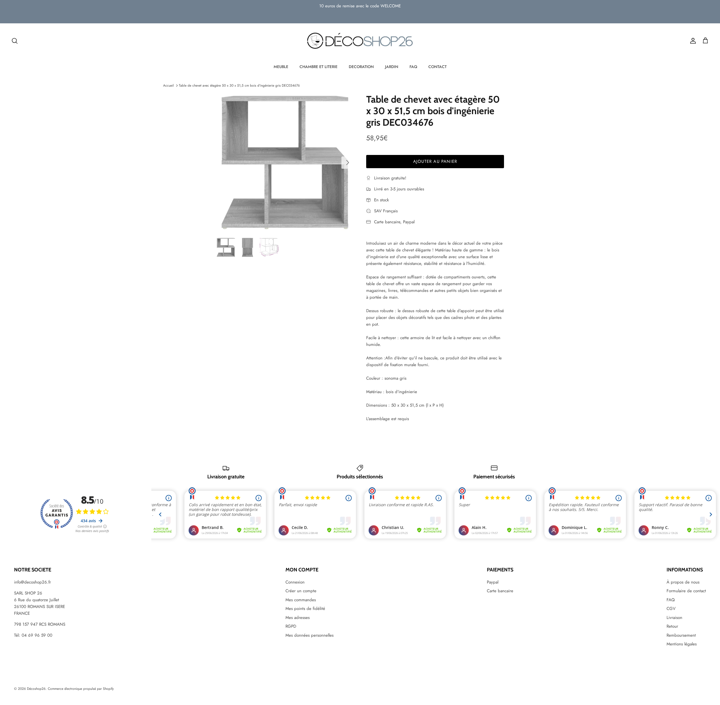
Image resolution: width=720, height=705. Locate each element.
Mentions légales (682, 644)
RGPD (290, 626)
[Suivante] (347, 162)
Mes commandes (300, 600)
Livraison (674, 617)
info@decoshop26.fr (32, 582)
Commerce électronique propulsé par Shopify (81, 688)
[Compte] (691, 40)
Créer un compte (300, 591)
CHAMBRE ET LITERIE (319, 66)
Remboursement (681, 635)
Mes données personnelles (309, 635)
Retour (672, 626)
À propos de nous (683, 582)
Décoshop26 (36, 688)
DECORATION (361, 66)
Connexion (295, 582)
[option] (285, 162)
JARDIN (391, 66)
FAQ (413, 66)
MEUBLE (281, 66)
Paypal (492, 582)
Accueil (168, 85)
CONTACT (437, 66)
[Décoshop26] (360, 41)
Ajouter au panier (435, 161)
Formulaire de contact (686, 591)
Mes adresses (297, 617)
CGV (671, 608)
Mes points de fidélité (305, 608)
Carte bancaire (500, 591)
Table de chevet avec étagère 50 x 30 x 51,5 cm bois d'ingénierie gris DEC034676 (239, 85)
